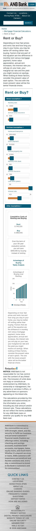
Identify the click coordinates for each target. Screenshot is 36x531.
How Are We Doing (18, 501)
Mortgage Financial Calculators (17, 31)
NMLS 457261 (18, 526)
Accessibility (18, 511)
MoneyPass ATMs (12, 16)
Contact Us (11, 13)
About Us (26, 16)
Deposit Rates (18, 499)
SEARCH (28, 23)
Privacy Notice (18, 513)
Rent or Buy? (9, 34)
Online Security (18, 521)
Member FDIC (18, 523)
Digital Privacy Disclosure (18, 516)
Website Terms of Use (18, 518)
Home (4, 29)
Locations (23, 13)
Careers (17, 18)
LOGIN (32, 4)
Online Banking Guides (18, 491)
